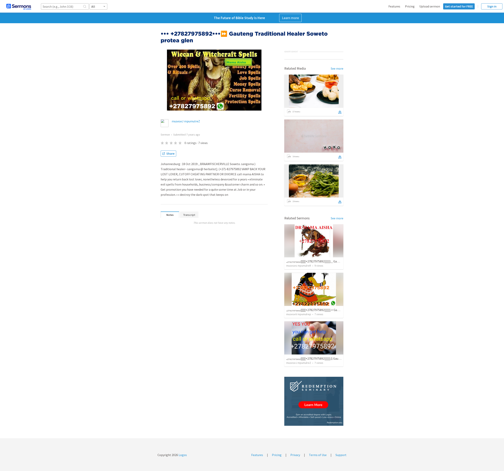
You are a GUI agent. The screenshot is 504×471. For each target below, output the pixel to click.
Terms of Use (318, 455)
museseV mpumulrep (298, 314)
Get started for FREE (459, 6)
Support (340, 455)
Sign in (492, 6)
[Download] (339, 112)
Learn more (290, 18)
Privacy (295, 455)
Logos (182, 455)
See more (337, 68)
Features (394, 6)
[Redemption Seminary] (313, 401)
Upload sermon (429, 6)
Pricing (410, 6)
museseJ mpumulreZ (186, 121)
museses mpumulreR (298, 265)
